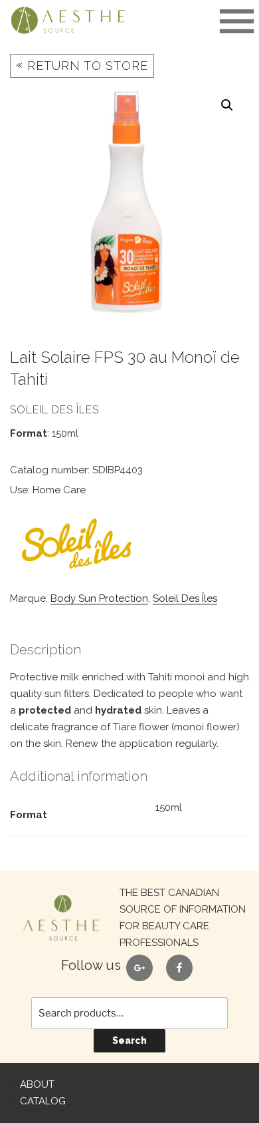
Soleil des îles (185, 598)
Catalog (43, 1101)
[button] (227, 105)
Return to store (82, 65)
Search (129, 1040)
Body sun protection (99, 598)
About (37, 1084)
